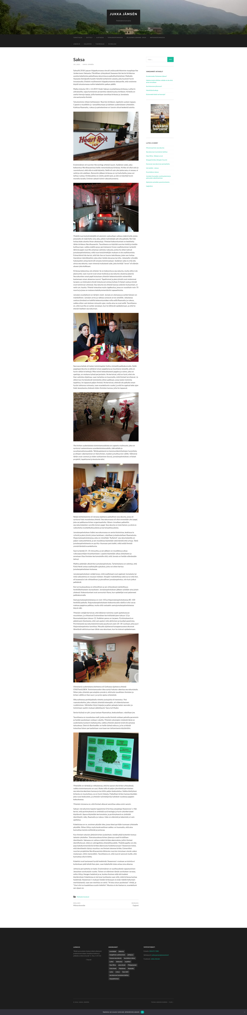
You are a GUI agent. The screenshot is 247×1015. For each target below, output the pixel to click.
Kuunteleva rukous (152, 172)
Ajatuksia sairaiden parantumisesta (157, 182)
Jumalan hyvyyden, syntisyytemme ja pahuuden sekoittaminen (158, 177)
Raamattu (131, 968)
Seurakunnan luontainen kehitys (156, 152)
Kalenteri (88, 44)
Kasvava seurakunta (115, 958)
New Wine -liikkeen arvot (154, 156)
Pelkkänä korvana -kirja (136, 37)
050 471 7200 (154, 951)
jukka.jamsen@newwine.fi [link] (160, 955)
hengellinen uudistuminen (117, 955)
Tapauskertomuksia (115, 37)
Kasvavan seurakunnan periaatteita (158, 164)
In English (112, 44)
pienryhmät (121, 965)
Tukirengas (100, 44)
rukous (118, 972)
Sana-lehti (125, 972)
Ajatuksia (100, 37)
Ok (142, 1012)
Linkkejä (76, 44)
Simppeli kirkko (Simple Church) (156, 160)
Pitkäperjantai (132, 965)
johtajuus (130, 955)
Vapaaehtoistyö (114, 978)
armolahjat (113, 951)
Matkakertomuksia (157, 37)
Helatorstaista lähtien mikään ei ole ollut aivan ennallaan (159, 81)
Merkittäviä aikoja (152, 90)
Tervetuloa (77, 37)
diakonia (121, 951)
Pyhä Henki (113, 968)
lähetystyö (119, 961)
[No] (245, 1012)
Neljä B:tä (149, 186)
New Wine (113, 965)
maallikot (127, 961)
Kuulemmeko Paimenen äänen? (156, 76)
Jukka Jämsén (123, 14)
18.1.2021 (76, 64)
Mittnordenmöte (79, 904)
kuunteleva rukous (129, 958)
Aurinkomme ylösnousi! (154, 86)
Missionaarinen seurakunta (155, 148)
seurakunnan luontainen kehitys (119, 975)
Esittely (89, 37)
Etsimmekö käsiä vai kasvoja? (155, 94)
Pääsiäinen (122, 968)
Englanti (135, 904)
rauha (111, 972)
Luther (111, 961)
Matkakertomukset (83, 897)
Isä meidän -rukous (152, 168)
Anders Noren (161, 1002)
